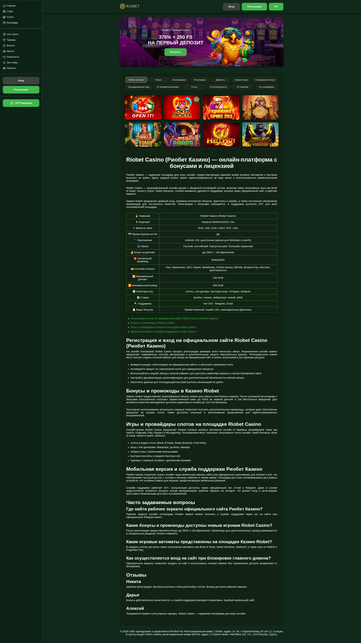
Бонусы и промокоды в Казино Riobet (152, 322)
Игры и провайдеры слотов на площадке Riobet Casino (163, 327)
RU (276, 6)
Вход (231, 6)
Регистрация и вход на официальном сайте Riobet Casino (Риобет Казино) (174, 318)
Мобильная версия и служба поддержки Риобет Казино (163, 331)
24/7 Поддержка (23, 103)
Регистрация (254, 6)
